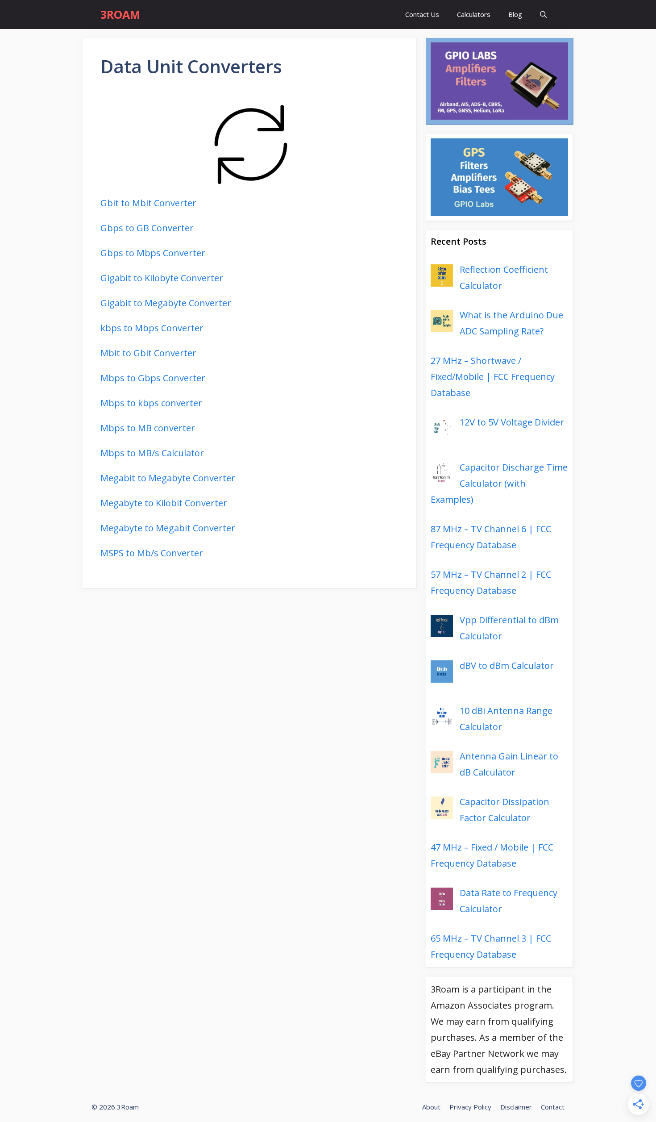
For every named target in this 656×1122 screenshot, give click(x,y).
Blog (515, 14)
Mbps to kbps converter (151, 403)
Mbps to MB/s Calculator (152, 453)
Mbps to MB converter (147, 428)
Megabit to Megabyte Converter (167, 478)
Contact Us (422, 14)
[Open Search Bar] (543, 14)
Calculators (473, 14)
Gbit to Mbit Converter (148, 203)
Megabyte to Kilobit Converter (163, 503)
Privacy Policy (470, 1106)
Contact (553, 1106)
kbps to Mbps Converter (151, 328)
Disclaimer (516, 1106)
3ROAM (120, 14)
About (431, 1106)
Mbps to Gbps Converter (152, 378)
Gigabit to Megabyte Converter (165, 303)
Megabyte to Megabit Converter (167, 528)
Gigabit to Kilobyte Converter (161, 278)
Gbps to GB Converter (147, 228)
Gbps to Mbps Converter (152, 253)
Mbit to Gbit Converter (148, 353)
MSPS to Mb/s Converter (151, 553)
